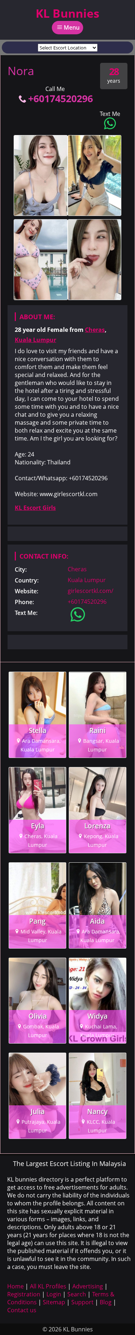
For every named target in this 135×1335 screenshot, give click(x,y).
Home (15, 1286)
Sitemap (54, 1302)
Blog (106, 1302)
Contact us (21, 1310)
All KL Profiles (48, 1286)
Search (76, 1294)
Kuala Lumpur (35, 340)
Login (53, 1294)
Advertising (87, 1286)
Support (82, 1302)
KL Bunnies (67, 13)
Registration (23, 1294)
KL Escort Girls (35, 508)
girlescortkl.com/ (90, 591)
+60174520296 (60, 98)
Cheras (95, 330)
